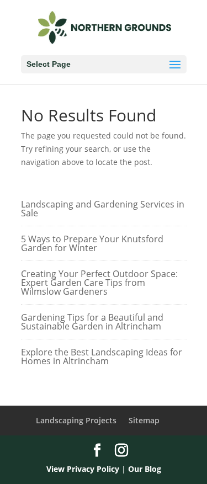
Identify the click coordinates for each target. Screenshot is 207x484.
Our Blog (144, 469)
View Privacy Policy (82, 469)
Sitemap (144, 420)
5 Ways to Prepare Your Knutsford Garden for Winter (92, 243)
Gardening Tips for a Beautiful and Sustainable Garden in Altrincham (92, 321)
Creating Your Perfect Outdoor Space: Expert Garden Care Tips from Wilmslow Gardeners (99, 282)
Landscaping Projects (76, 420)
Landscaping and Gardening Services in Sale (102, 208)
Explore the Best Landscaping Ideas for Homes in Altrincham (101, 356)
